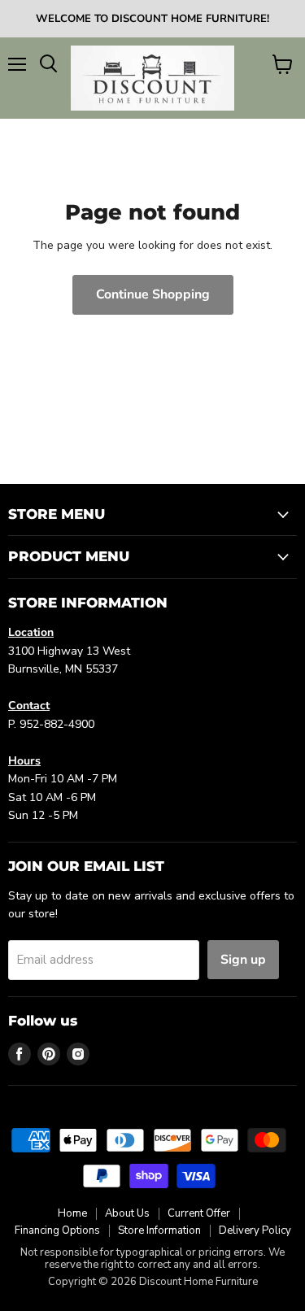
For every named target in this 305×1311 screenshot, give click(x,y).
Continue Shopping (153, 294)
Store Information (159, 1230)
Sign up (243, 960)
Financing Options (57, 1230)
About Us (127, 1213)
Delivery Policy (255, 1230)
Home (72, 1213)
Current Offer (199, 1213)
